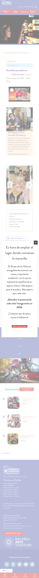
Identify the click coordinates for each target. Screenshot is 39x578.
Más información (19, 326)
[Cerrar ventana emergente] (36, 243)
